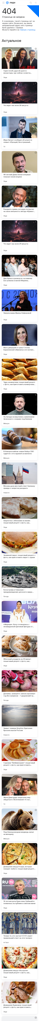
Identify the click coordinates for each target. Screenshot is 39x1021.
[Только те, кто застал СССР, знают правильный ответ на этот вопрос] (19, 928)
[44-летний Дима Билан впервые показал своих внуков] (19, 167)
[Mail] (7, 2)
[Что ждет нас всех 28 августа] (19, 98)
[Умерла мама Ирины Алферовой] (19, 305)
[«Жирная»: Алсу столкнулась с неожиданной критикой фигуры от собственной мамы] (19, 617)
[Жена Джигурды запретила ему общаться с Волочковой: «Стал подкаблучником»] (19, 790)
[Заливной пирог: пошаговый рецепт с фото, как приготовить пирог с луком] (19, 548)
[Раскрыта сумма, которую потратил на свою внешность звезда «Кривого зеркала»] (19, 202)
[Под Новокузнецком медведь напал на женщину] (19, 825)
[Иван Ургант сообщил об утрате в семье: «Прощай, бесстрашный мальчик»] (19, 132)
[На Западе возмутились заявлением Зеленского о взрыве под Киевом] (19, 409)
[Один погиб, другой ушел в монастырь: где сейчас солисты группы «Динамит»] (19, 63)
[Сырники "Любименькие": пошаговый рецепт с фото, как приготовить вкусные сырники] (19, 755)
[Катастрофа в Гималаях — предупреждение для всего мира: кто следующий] (19, 582)
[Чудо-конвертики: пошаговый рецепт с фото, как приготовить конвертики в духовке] (19, 375)
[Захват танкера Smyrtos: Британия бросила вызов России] (19, 721)
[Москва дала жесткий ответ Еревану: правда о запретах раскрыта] (19, 478)
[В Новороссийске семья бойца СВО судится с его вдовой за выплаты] (19, 444)
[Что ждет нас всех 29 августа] (19, 236)
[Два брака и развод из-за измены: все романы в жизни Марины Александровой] (19, 271)
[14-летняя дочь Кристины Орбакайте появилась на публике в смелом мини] (19, 894)
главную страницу (27, 30)
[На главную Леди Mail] (12, 2)
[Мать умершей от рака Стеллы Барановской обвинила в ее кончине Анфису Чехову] (19, 340)
